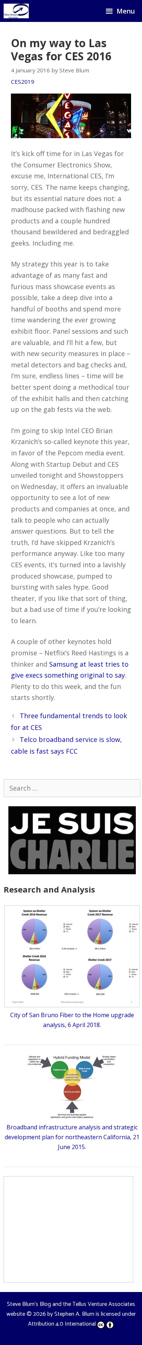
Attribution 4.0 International (62, 1324)
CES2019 (22, 81)
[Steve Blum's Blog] (16, 11)
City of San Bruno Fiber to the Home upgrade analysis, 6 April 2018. (72, 1020)
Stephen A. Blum (74, 1314)
